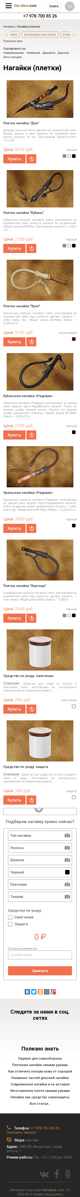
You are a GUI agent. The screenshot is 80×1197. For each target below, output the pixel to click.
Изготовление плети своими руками (40, 1091)
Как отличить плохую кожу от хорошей (40, 1071)
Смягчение (24, 917)
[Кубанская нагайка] (40, 189)
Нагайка (49, 1190)
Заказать (40, 971)
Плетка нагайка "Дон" (21, 123)
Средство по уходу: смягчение (28, 676)
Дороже (63, 52)
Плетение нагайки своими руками (40, 1065)
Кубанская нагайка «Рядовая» (28, 396)
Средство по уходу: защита (25, 767)
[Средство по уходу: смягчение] (40, 650)
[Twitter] (33, 991)
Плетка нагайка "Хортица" (24, 586)
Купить (14, 159)
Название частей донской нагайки (40, 1078)
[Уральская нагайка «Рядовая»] (40, 467)
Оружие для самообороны (40, 1058)
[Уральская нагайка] (40, 280)
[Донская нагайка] (40, 99)
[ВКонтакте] (27, 991)
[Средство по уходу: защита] (40, 741)
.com (25, 6)
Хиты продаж (12, 57)
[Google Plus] (53, 991)
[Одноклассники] (40, 991)
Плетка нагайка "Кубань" (23, 213)
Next (74, 34)
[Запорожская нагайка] (40, 560)
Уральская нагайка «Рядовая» (28, 493)
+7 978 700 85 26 (40, 16)
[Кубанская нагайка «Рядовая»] (40, 372)
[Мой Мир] (46, 991)
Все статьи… (40, 1104)
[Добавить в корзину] (31, 158)
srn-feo (32, 1140)
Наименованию (13, 52)
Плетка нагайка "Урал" (21, 306)
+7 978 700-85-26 (45, 1128)
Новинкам (33, 52)
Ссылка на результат (22, 948)
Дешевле (48, 52)
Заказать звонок (21, 1132)
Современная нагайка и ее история (40, 1084)
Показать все (12, 41)
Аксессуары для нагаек (40, 34)
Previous (6, 35)
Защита (21, 924)
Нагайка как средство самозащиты (40, 1097)
